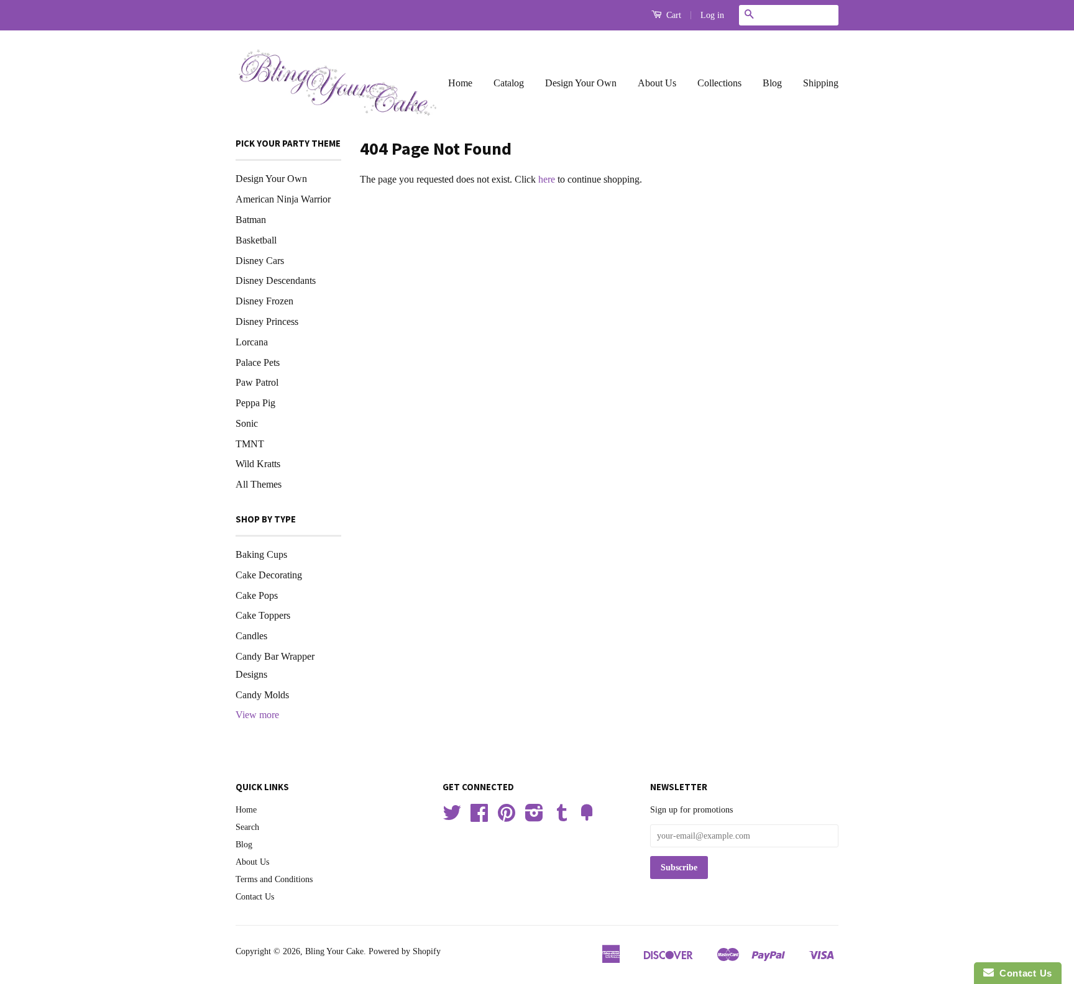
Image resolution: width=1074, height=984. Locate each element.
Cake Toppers (263, 615)
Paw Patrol (257, 382)
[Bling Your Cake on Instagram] (534, 817)
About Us (657, 83)
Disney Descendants (276, 280)
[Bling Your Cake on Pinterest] (506, 817)
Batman (251, 219)
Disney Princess (267, 321)
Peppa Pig (255, 403)
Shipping (820, 83)
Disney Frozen (264, 301)
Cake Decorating (269, 575)
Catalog (508, 83)
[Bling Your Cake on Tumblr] (562, 817)
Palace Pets (258, 362)
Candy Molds (262, 695)
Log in (712, 15)
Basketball (256, 240)
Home (460, 83)
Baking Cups (261, 554)
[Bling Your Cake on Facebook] (479, 817)
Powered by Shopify (405, 951)
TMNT (250, 444)
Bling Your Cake (334, 951)
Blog (772, 83)
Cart (672, 15)
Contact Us (255, 896)
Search (247, 827)
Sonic (247, 423)
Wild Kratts (258, 463)
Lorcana (252, 342)
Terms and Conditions (274, 879)
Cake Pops (257, 595)
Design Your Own (581, 83)
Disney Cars (260, 260)
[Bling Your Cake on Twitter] (452, 817)
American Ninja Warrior (283, 199)
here (546, 179)
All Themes (259, 484)
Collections (719, 83)
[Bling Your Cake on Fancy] (587, 817)
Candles (251, 636)
